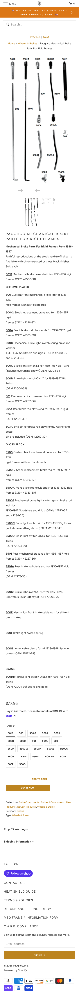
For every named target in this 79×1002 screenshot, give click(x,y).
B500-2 (23, 748)
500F (10, 764)
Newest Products (26, 806)
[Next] (31, 190)
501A (45, 741)
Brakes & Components (53, 802)
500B (57, 733)
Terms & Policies (18, 900)
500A (45, 733)
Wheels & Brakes (27, 43)
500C (11, 741)
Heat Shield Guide (20, 891)
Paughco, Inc (20, 965)
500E (63, 756)
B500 (11, 748)
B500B (50, 748)
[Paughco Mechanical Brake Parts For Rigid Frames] (39, 120)
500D (23, 741)
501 (34, 741)
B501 (23, 756)
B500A (37, 748)
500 (21, 733)
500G (22, 764)
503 (56, 741)
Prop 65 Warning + (16, 829)
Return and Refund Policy (27, 909)
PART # (10, 725)
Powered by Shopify (15, 970)
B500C (64, 748)
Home (11, 43)
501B (10, 733)
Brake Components (29, 802)
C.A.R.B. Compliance (21, 926)
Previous (35, 37)
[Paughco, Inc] (39, 3)
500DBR (49, 756)
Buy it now (27, 787)
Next (46, 37)
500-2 (32, 733)
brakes (20, 811)
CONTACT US (14, 883)
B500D (11, 756)
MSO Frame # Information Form (31, 917)
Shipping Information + (19, 841)
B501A (35, 756)
